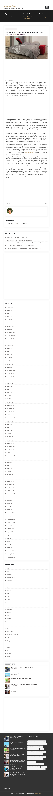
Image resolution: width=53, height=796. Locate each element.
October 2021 (10, 490)
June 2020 (9, 538)
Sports (8, 647)
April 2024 (9, 395)
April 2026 (9, 320)
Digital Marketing (11, 577)
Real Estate (10, 631)
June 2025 (9, 351)
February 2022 (10, 478)
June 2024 (9, 389)
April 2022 (9, 471)
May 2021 (9, 503)
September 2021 (11, 494)
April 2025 (9, 357)
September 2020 (11, 528)
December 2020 (11, 519)
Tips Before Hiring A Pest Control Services (22, 667)
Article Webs (10, 6)
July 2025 (9, 348)
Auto (8, 568)
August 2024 (10, 383)
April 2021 (9, 506)
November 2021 (11, 487)
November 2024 (11, 373)
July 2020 (9, 535)
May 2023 (9, 430)
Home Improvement (11, 28)
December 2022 (11, 446)
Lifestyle (9, 618)
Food (8, 593)
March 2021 (10, 509)
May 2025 (9, 354)
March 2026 (10, 323)
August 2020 (10, 531)
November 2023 (11, 411)
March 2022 (10, 475)
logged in (14, 223)
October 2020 (10, 525)
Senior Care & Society (12, 634)
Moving (8, 625)
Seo (8, 637)
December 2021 (11, 484)
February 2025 (10, 364)
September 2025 (11, 342)
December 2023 (11, 408)
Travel (8, 656)
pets (8, 628)
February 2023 (10, 440)
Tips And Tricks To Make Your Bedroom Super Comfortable (24, 32)
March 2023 (10, 437)
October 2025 (10, 339)
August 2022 (10, 459)
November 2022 (11, 449)
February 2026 (10, 326)
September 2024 (11, 380)
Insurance (9, 606)
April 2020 (9, 544)
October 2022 (10, 452)
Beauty (8, 571)
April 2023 (9, 433)
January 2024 (10, 405)
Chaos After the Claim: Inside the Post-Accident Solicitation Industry (25, 248)
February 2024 (10, 402)
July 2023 (9, 424)
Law (8, 615)
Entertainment (10, 584)
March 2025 (10, 361)
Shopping (9, 641)
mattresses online (29, 152)
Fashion (9, 587)
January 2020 (10, 554)
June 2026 (9, 313)
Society (9, 644)
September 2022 (11, 456)
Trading (9, 653)
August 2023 (10, 421)
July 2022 (9, 462)
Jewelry (9, 612)
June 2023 (9, 427)
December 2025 (11, 332)
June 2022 (9, 465)
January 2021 (10, 516)
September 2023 (11, 418)
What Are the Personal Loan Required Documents (19, 240)
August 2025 (10, 345)
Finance (9, 590)
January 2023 (10, 443)
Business (9, 574)
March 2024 (10, 399)
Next (46, 203)
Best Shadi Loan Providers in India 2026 (17, 237)
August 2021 (10, 497)
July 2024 (9, 386)
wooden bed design (13, 124)
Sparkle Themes (38, 793)
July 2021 (9, 500)
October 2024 (10, 376)
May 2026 (9, 316)
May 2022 (9, 468)
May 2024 (9, 392)
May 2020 (9, 541)
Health (8, 599)
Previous (7, 203)
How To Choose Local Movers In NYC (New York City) (20, 245)
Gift (8, 596)
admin (14, 34)
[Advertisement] (28, 68)
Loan (8, 622)
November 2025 (11, 335)
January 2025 (10, 367)
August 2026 (10, 307)
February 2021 (10, 512)
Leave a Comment (21, 34)
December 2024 (11, 370)
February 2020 (10, 550)
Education (9, 580)
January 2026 (10, 329)
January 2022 (10, 481)
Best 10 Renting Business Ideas (19, 673)
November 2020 (11, 522)
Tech (8, 650)
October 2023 (10, 414)
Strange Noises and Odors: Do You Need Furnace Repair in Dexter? (24, 243)
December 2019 (11, 557)
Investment (10, 609)
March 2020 (10, 547)
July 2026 (9, 310)
